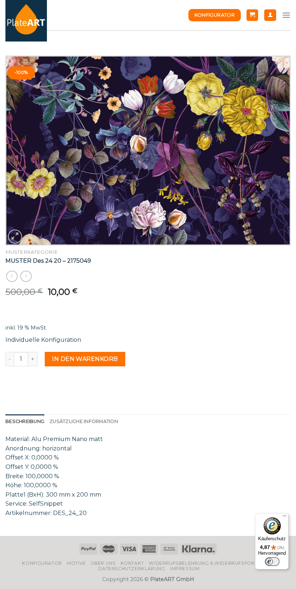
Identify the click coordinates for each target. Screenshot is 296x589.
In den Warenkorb (85, 358)
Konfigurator (42, 563)
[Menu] (286, 15)
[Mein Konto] (270, 15)
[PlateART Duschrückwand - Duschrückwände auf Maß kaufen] (26, 21)
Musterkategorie (31, 252)
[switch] (272, 561)
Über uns (103, 563)
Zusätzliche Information (83, 421)
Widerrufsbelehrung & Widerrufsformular (210, 563)
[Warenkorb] (252, 15)
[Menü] (284, 517)
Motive (76, 563)
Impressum (185, 568)
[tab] (24, 421)
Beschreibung (24, 421)
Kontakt (132, 563)
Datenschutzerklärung (131, 568)
